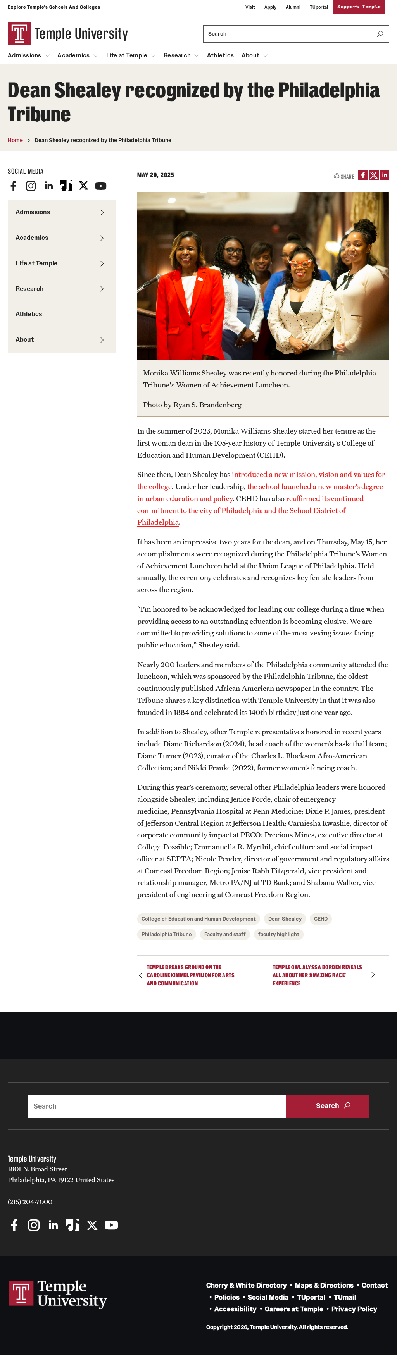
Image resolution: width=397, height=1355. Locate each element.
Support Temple (359, 6)
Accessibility (235, 1309)
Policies (227, 1297)
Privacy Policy (354, 1309)
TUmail (345, 1297)
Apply (270, 7)
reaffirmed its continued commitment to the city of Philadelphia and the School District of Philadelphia (250, 510)
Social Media (268, 1297)
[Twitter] (83, 186)
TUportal (319, 7)
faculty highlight (278, 934)
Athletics (220, 55)
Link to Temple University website (58, 1294)
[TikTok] (66, 186)
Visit (250, 7)
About (250, 55)
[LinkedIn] (48, 186)
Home (15, 140)
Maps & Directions (324, 1285)
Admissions (24, 55)
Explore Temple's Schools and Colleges (54, 7)
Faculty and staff (225, 934)
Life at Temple (127, 55)
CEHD (321, 919)
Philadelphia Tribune (167, 934)
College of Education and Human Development (199, 919)
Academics (73, 55)
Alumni (293, 7)
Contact (375, 1285)
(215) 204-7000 (30, 1202)
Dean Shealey (285, 919)
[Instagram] (31, 186)
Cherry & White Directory (246, 1285)
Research (177, 55)
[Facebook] (13, 186)
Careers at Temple (294, 1309)
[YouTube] (101, 186)
